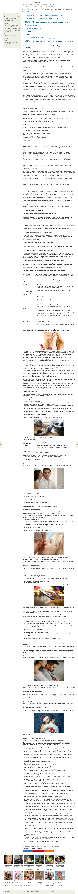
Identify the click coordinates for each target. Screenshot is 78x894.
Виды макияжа (35, 6)
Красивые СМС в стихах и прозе (33, 30)
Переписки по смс (39, 846)
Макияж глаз (39, 2)
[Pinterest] (38, 851)
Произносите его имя (30, 34)
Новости (27, 6)
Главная (22, 6)
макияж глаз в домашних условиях (69, 844)
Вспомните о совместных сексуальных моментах (37, 37)
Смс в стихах (49, 846)
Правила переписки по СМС (32, 25)
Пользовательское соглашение (34, 891)
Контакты (28, 891)
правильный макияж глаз (52, 844)
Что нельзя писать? (30, 31)
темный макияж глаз (29, 844)
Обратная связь (51, 891)
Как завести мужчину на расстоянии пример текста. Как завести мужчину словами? (43, 33)
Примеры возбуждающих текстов (33, 28)
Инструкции (49, 6)
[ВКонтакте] (28, 851)
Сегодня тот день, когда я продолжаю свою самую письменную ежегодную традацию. (12, 35)
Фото (55, 6)
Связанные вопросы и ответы (31, 16)
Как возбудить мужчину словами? (33, 27)
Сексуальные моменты (55, 846)
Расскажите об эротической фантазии (34, 35)
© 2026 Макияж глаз (7, 891)
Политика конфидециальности (31, 892)
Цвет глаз (42, 6)
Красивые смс (44, 846)
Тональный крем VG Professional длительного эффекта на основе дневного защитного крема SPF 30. (12, 27)
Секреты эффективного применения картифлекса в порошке (10, 22)
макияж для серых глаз (36, 844)
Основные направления (26, 846)
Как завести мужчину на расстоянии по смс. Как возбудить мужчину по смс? (42, 18)
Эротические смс (33, 846)
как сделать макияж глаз (44, 844)
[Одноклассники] (49, 851)
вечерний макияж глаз (59, 844)
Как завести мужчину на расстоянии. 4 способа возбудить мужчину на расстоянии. (43, 15)
